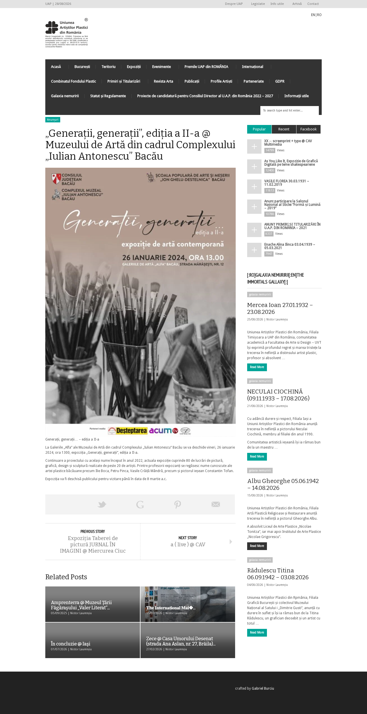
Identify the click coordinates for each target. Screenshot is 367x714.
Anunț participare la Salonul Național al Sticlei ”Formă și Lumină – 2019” (292, 204)
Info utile (276, 4)
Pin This (178, 504)
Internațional (249, 68)
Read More (257, 367)
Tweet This (102, 504)
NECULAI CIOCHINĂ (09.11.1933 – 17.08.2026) (278, 395)
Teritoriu (108, 66)
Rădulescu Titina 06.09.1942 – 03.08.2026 (278, 574)
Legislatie (258, 4)
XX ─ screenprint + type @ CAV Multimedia (288, 142)
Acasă (53, 68)
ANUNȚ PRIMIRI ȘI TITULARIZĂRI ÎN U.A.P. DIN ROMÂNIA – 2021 (292, 226)
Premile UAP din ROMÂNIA (203, 68)
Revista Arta (163, 81)
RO (319, 15)
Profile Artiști (221, 81)
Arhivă (297, 4)
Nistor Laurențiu (277, 319)
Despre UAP (232, 4)
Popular (259, 129)
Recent (283, 129)
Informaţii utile (296, 96)
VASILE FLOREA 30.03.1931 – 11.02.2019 (286, 183)
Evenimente (159, 68)
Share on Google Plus (140, 504)
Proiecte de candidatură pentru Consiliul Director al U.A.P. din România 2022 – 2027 (205, 96)
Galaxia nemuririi (65, 96)
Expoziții (134, 66)
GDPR (279, 81)
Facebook (308, 129)
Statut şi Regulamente (108, 96)
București (82, 66)
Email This (216, 504)
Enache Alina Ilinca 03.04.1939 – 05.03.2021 (289, 246)
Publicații (192, 81)
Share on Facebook (64, 504)
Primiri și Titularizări (121, 82)
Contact (313, 4)
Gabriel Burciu (263, 688)
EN (313, 15)
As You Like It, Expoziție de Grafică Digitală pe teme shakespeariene (291, 163)
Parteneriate (254, 81)
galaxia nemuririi (260, 294)
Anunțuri (52, 119)
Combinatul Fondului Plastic (73, 81)
